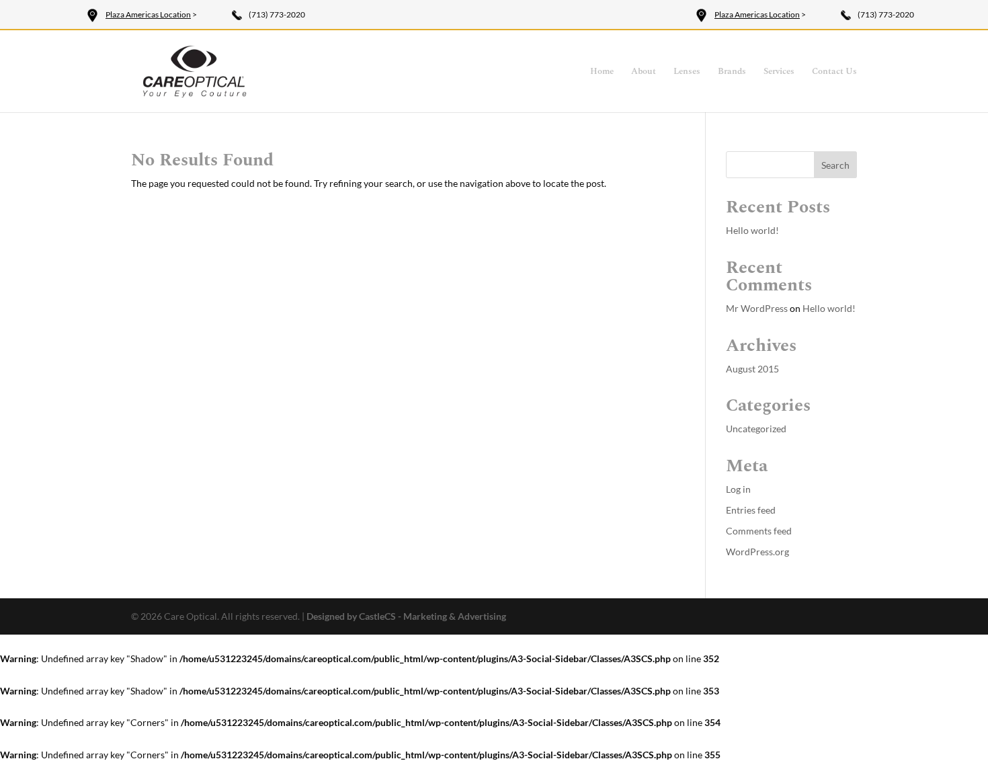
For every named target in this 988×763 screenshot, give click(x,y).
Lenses (686, 72)
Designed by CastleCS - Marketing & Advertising (406, 616)
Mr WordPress (757, 308)
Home (602, 72)
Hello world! (752, 230)
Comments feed (759, 530)
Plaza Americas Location (148, 14)
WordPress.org (757, 551)
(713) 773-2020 (277, 14)
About (643, 72)
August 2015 (752, 368)
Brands (732, 72)
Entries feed (751, 510)
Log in (738, 489)
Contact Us (834, 72)
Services (779, 72)
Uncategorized (756, 428)
